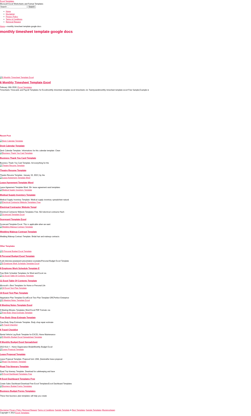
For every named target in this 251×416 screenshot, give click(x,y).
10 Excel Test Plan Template (14, 293)
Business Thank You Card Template (18, 158)
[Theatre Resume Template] (12, 165)
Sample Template (62, 410)
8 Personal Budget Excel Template (17, 256)
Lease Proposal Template (12, 354)
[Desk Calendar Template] (11, 141)
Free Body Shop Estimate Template (18, 317)
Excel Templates (7, 1)
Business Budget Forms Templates (17, 391)
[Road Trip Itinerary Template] (13, 362)
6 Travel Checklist (9, 329)
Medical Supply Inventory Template (17, 195)
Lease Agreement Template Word (16, 182)
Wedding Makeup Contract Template (18, 231)
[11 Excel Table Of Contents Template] (17, 276)
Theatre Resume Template (13, 170)
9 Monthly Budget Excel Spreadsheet (18, 342)
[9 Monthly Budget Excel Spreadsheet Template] (21, 337)
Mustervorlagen (108, 410)
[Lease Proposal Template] (12, 349)
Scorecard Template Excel (13, 219)
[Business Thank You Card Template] (16, 153)
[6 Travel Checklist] (9, 325)
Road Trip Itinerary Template (14, 366)
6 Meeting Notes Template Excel (16, 305)
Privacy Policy (12, 17)
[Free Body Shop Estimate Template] (16, 313)
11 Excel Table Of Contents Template (18, 280)
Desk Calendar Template (12, 146)
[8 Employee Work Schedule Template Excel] (19, 263)
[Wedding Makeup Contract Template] (16, 227)
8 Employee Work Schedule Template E (20, 268)
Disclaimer (10, 14)
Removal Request (13, 22)
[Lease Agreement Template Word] (15, 178)
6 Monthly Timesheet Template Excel (25, 82)
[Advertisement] (87, 55)
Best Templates (78, 410)
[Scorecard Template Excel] (12, 214)
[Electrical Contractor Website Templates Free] (20, 202)
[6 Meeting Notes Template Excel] (15, 300)
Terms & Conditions (14, 19)
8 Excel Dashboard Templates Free (17, 379)
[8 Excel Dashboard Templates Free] (16, 374)
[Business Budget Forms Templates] (16, 386)
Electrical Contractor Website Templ (18, 207)
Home (8, 11)
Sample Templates (94, 410)
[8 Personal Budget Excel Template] (16, 251)
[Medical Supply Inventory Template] (16, 190)
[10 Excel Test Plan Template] (13, 288)
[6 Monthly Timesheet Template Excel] (17, 77)
